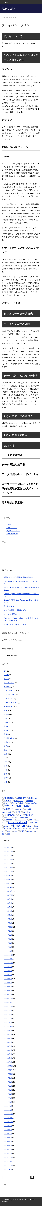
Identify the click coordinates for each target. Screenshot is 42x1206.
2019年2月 (8, 919)
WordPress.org (12, 534)
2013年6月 (8, 1138)
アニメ (6, 679)
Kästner (29, 815)
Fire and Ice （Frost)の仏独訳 (15, 624)
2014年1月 (8, 1110)
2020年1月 (8, 883)
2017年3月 (8, 991)
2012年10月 (8, 1165)
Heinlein (26, 812)
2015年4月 (8, 1050)
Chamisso (18, 801)
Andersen (9, 798)
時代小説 (7, 742)
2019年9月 (8, 899)
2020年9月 (8, 875)
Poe (30, 820)
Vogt (29, 826)
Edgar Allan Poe (32, 803)
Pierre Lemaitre (20, 820)
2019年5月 (8, 907)
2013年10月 (8, 1122)
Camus (7, 800)
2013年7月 (8, 1134)
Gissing (27, 806)
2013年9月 (8, 1126)
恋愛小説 (7, 726)
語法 (5, 766)
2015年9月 (8, 1030)
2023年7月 (8, 855)
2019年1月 (8, 923)
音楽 (5, 782)
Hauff (17, 812)
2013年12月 (8, 1114)
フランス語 (8, 698)
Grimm (8, 809)
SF (5, 671)
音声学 (6, 778)
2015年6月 (8, 1042)
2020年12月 (8, 867)
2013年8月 (8, 1130)
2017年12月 (8, 955)
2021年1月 (8, 863)
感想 (8, 831)
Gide (19, 806)
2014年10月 (8, 1074)
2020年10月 (8, 871)
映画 (22, 831)
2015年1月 (8, 1062)
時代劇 (29, 831)
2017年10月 (8, 963)
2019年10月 (8, 895)
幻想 (5, 718)
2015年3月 (8, 1054)
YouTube (7, 828)
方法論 (6, 734)
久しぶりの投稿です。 (12, 614)
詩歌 (5, 762)
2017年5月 (8, 983)
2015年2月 (8, 1058)
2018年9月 (8, 931)
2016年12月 (8, 998)
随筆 (5, 774)
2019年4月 (8, 911)
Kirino (19, 815)
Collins (14, 803)
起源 (5, 770)
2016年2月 (8, 1022)
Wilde (36, 826)
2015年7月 (8, 1038)
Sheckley (7, 826)
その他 (6, 675)
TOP (9, 17)
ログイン (9, 525)
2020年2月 (8, 879)
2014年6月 (8, 1090)
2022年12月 (8, 859)
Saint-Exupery (34, 823)
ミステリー (8, 706)
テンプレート (9, 683)
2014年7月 (8, 1086)
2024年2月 (8, 847)
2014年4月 (8, 1098)
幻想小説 (7, 722)
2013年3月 (8, 1146)
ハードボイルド (10, 691)
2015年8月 (8, 1034)
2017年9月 (8, 967)
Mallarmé (15, 817)
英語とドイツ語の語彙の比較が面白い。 (19, 577)
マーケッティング (11, 702)
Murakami (24, 817)
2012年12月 (8, 1157)
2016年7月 (8, 1010)
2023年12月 (8, 851)
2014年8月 (8, 1082)
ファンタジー (9, 695)
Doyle (21, 803)
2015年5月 (8, 1046)
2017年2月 (8, 994)
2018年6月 (8, 939)
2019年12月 (8, 887)
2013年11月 (8, 1118)
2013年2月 (8, 1149)
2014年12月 (8, 1066)
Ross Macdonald (17, 822)
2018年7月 (8, 935)
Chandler (29, 801)
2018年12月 (8, 927)
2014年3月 (8, 1102)
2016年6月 (8, 1014)
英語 (5, 754)
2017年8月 (8, 971)
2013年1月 (8, 1153)
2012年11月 (8, 1161)
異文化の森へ (9, 8)
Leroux (7, 817)
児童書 (6, 714)
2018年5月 (8, 943)
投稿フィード (11, 528)
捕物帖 (15, 831)
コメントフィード (13, 531)
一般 (5, 710)
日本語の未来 (9, 738)
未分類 (6, 746)
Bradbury (21, 798)
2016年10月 (8, 1006)
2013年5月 (8, 1142)
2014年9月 (8, 1078)
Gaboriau (9, 805)
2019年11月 (8, 891)
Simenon (19, 825)
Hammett (19, 809)
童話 (5, 750)
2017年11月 (8, 959)
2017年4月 (8, 987)
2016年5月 (8, 1018)
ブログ (32, 828)
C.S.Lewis (33, 798)
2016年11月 (8, 1002)
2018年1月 (8, 951)
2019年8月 (8, 903)
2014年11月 (8, 1070)
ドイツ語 (7, 687)
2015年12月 (8, 1026)
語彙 (8, 834)
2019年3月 (8, 915)
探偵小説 (7, 730)
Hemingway (9, 815)
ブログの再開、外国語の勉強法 (16, 610)
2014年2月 (8, 1106)
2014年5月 (8, 1094)
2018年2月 (8, 947)
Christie (6, 803)
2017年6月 (8, 979)
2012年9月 (8, 1169)
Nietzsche (8, 820)
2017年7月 (8, 975)
